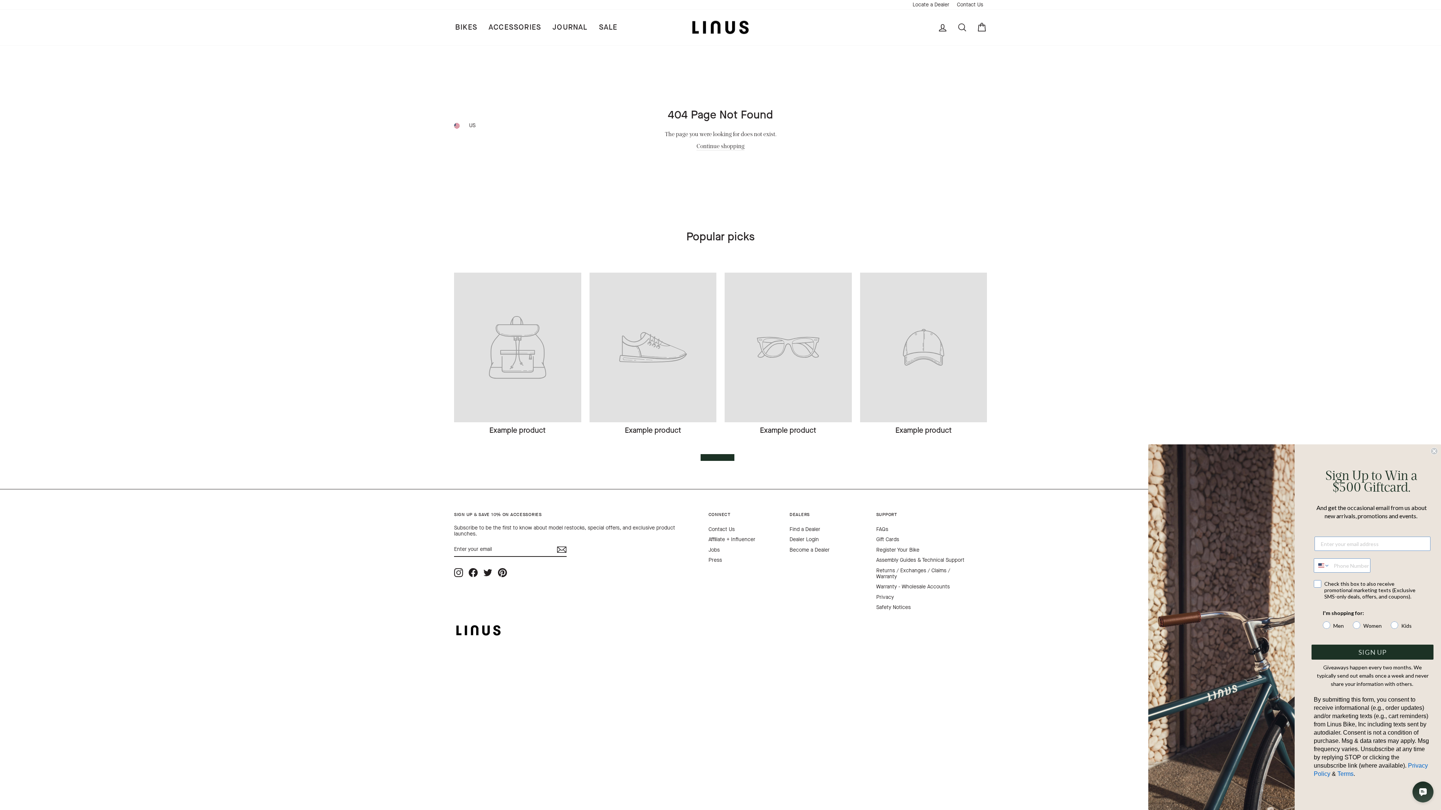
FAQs (882, 529)
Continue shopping (720, 145)
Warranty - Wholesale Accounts (913, 586)
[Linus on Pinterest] (502, 573)
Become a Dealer (810, 550)
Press (715, 560)
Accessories (515, 27)
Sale (608, 27)
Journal (569, 27)
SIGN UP (1372, 652)
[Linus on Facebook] (473, 573)
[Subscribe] (562, 549)
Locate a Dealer (931, 4)
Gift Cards (887, 539)
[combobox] (1322, 565)
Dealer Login (804, 539)
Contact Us (970, 4)
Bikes (466, 27)
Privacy (885, 597)
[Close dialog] (1434, 451)
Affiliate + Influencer (731, 539)
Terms (1345, 774)
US (472, 125)
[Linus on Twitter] (487, 573)
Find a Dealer (805, 529)
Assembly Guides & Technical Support (920, 560)
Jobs (714, 550)
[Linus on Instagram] (458, 573)
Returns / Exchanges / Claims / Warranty (913, 573)
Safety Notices (893, 607)
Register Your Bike (897, 550)
